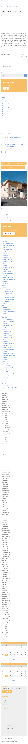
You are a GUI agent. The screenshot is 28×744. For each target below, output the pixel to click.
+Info (6, 88)
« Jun (13, 659)
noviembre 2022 (6, 472)
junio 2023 (4, 458)
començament (15, 163)
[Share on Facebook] (21, 61)
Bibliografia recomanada (9, 279)
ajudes (3, 163)
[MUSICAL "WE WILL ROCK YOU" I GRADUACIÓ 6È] (3, 146)
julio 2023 (4, 456)
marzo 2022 (5, 484)
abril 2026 (4, 397)
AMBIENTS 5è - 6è (7, 259)
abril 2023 (4, 462)
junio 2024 (4, 436)
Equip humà (5, 112)
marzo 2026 (5, 399)
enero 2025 (5, 425)
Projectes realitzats (9, 297)
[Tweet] (23, 61)
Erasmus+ (4, 116)
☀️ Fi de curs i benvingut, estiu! (14, 137)
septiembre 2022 (6, 476)
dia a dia (12, 30)
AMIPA (3, 97)
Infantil (4, 118)
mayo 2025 (4, 417)
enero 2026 (5, 403)
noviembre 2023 (6, 450)
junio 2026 (4, 393)
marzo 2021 (5, 506)
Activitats (4, 241)
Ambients (4, 253)
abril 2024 (4, 440)
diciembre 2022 (6, 470)
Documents (5, 105)
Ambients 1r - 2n (7, 255)
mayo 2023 (4, 460)
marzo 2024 (5, 442)
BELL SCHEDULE (9, 233)
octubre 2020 (5, 512)
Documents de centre (7, 107)
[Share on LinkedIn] (26, 61)
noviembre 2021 (6, 492)
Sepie (4, 303)
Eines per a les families (7, 109)
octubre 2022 (5, 474)
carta (9, 163)
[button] (7, 691)
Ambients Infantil (7, 261)
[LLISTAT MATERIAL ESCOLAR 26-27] (3, 153)
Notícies (4, 124)
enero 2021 (5, 510)
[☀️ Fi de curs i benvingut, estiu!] (3, 139)
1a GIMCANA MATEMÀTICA (24, 55)
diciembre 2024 (6, 427)
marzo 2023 (5, 464)
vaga (22, 167)
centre (3, 263)
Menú (3, 122)
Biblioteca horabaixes (8, 245)
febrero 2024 (5, 444)
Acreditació (9, 293)
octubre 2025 (5, 409)
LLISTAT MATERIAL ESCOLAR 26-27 (15, 152)
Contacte (4, 275)
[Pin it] (24, 61)
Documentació (5, 103)
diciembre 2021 (6, 490)
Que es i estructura (9, 299)
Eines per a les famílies (7, 277)
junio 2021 (4, 500)
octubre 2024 (5, 431)
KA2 (7, 295)
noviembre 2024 (6, 429)
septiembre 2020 (6, 514)
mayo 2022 (4, 480)
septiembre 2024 (6, 433)
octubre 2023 (5, 452)
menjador (11, 167)
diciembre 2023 (6, 448)
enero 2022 (5, 488)
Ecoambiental (6, 309)
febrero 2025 (5, 423)
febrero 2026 (5, 401)
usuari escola (20, 30)
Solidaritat (5, 313)
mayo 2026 (4, 395)
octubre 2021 (5, 494)
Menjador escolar (7, 249)
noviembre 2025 (6, 407)
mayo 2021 (4, 502)
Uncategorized (5, 130)
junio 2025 (4, 415)
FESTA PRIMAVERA (5, 54)
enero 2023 (5, 468)
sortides (17, 167)
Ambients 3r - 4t (7, 257)
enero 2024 (5, 446)
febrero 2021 (5, 508)
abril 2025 (4, 419)
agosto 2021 (5, 498)
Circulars (4, 99)
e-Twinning (6, 301)
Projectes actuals (9, 291)
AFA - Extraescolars (8, 243)
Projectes (4, 307)
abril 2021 (4, 504)
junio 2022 (4, 478)
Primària (4, 126)
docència (23, 163)
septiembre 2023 (6, 454)
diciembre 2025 (6, 405)
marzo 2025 (5, 421)
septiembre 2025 (6, 411)
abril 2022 (4, 482)
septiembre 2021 (6, 496)
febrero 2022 (5, 486)
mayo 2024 (4, 438)
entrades (4, 167)
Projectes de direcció (7, 128)
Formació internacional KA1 (10, 311)
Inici (3, 305)
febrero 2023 (5, 466)
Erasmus (4, 114)
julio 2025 (4, 413)
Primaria (5, 283)
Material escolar (6, 120)
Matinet (5, 247)
